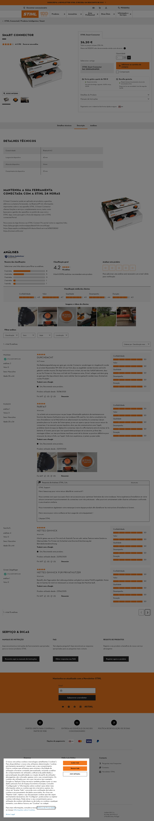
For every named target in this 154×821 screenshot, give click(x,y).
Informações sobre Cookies (24, 810)
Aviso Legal (10, 814)
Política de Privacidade (46, 808)
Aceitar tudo (75, 763)
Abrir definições (75, 774)
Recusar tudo (75, 768)
